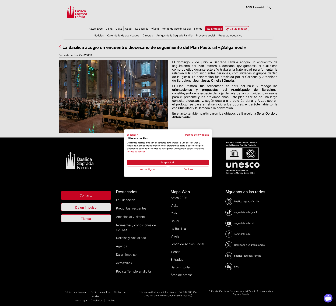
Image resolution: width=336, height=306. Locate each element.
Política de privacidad (197, 134)
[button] (133, 135)
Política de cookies (136, 151)
